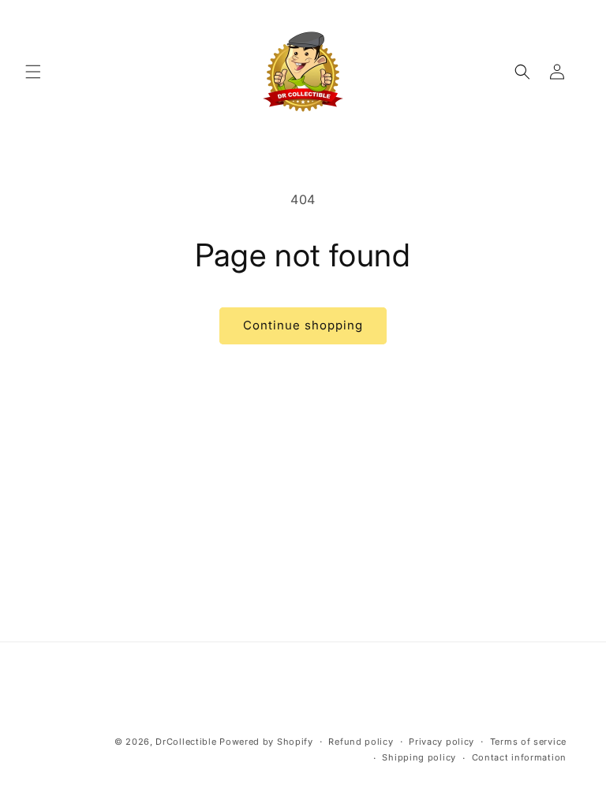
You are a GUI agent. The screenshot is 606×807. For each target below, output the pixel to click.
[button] (33, 71)
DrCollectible (185, 741)
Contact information (519, 757)
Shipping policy (419, 757)
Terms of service (528, 741)
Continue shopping (303, 325)
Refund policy (360, 741)
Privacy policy (441, 741)
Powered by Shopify (266, 741)
